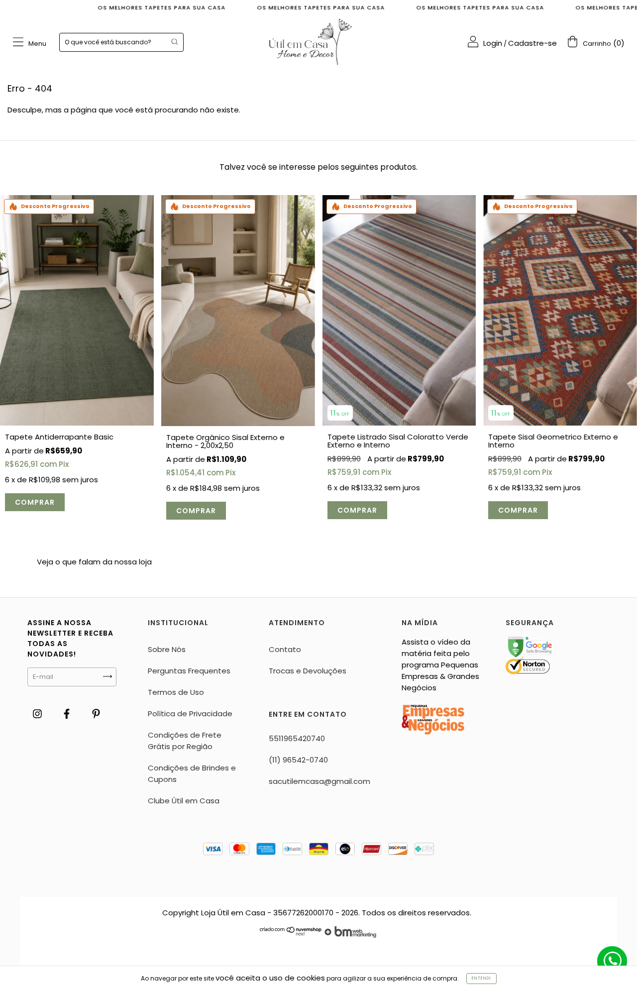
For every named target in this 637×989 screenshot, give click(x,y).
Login (492, 43)
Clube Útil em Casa (183, 800)
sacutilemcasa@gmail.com (319, 781)
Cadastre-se (532, 43)
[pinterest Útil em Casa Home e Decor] (96, 714)
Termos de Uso (176, 692)
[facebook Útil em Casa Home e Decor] (68, 714)
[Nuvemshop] (291, 935)
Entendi (481, 978)
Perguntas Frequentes (189, 670)
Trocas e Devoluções (307, 670)
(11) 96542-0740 (298, 760)
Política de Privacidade (190, 713)
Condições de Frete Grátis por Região (184, 741)
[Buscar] (174, 41)
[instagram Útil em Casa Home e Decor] (38, 714)
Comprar (35, 502)
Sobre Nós (167, 649)
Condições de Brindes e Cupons (192, 773)
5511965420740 (297, 738)
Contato (285, 649)
